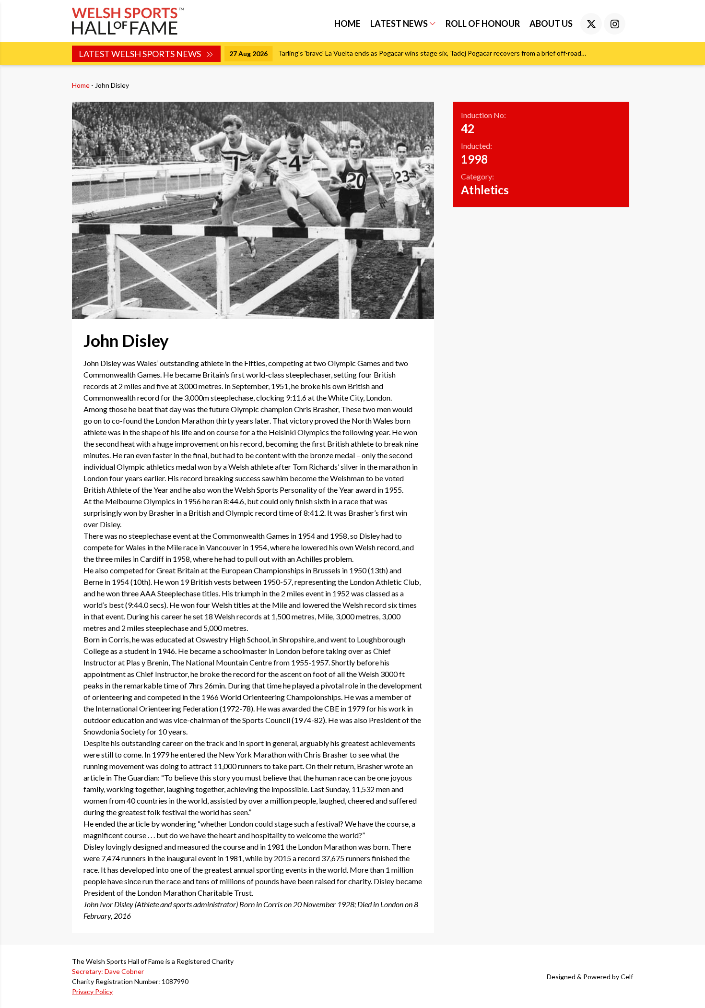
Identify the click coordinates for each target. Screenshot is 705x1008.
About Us (551, 23)
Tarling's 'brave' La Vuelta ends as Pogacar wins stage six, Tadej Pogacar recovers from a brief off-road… (432, 53)
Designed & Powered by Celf (590, 976)
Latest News (399, 23)
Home (347, 23)
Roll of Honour (483, 23)
